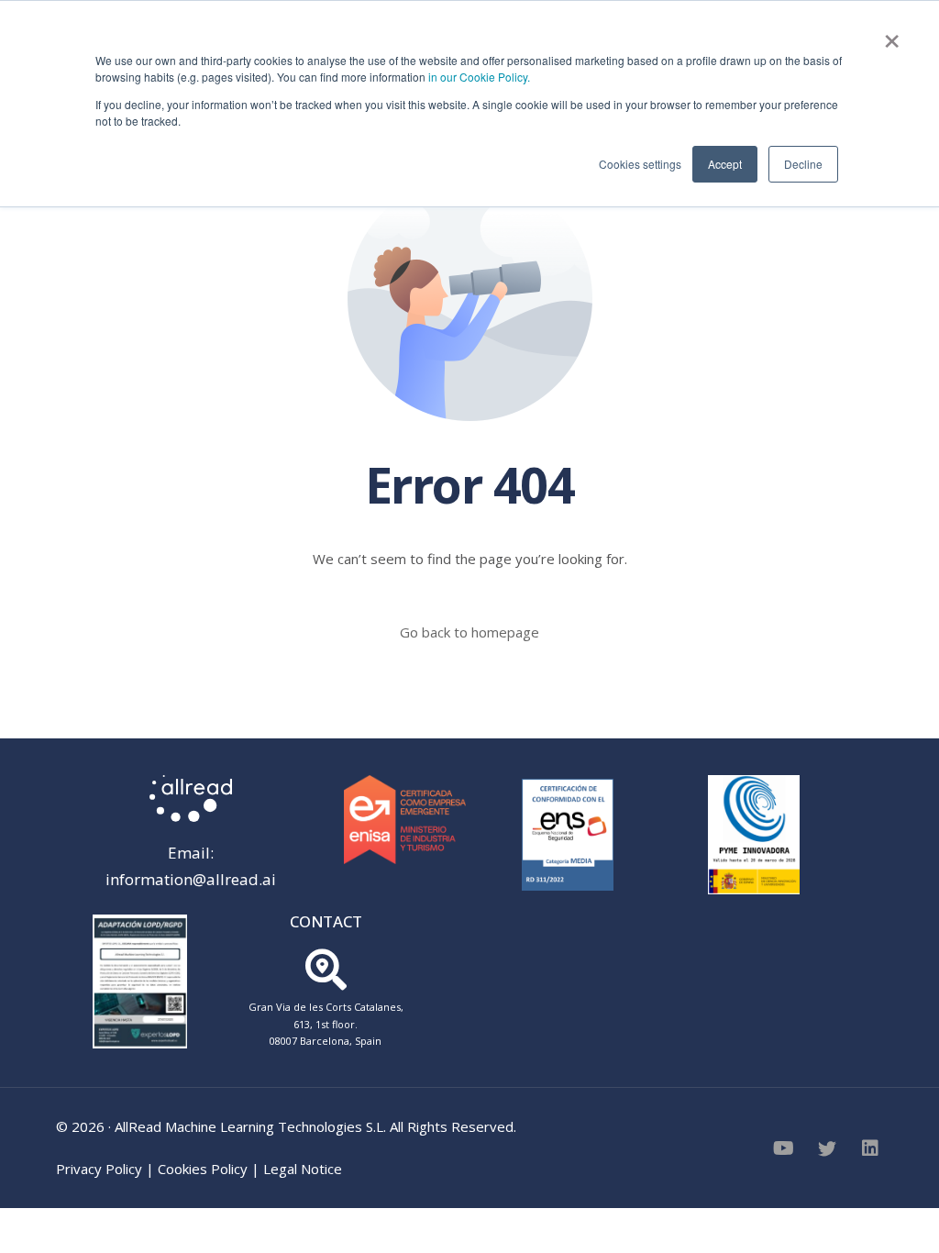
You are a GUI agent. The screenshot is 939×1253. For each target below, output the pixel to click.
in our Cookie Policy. (479, 76)
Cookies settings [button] (640, 164)
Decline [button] (803, 164)
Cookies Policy (203, 1168)
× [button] (891, 35)
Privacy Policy (99, 1168)
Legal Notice (302, 1168)
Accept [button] (725, 164)
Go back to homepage (469, 632)
